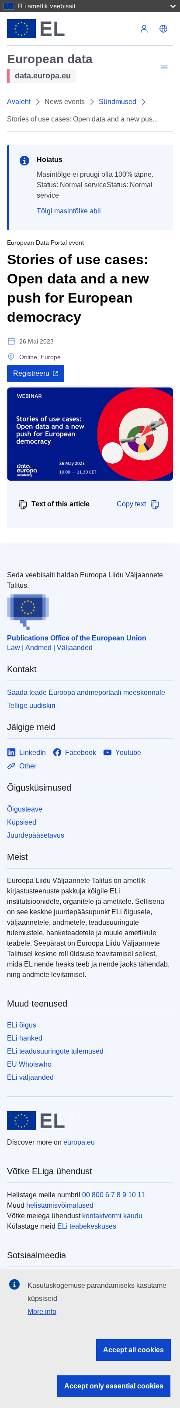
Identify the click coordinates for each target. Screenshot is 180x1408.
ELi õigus (21, 1025)
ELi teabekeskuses (86, 1226)
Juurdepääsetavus (35, 835)
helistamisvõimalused (59, 1205)
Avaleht (19, 101)
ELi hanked (24, 1038)
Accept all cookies (133, 1350)
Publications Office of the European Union (76, 638)
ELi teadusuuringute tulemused (55, 1051)
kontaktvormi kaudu (112, 1215)
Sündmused (117, 101)
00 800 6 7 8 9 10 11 (113, 1195)
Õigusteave (24, 809)
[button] (163, 28)
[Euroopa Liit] (71, 28)
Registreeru (31, 373)
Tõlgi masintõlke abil (69, 211)
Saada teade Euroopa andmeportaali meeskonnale (86, 692)
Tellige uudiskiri (31, 705)
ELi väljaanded (30, 1077)
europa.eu (79, 1142)
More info (42, 1311)
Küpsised (21, 822)
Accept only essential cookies (113, 1386)
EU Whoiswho (29, 1064)
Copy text (131, 504)
